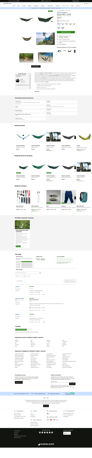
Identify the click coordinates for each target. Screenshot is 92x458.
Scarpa (48, 343)
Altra (31, 340)
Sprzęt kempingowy (61, 10)
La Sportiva (17, 344)
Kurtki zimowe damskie (19, 355)
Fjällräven (48, 340)
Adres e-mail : (54, 381)
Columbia (48, 341)
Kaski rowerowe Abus (66, 365)
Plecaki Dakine (49, 367)
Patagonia (17, 340)
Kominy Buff (64, 364)
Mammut (48, 346)
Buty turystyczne (34, 358)
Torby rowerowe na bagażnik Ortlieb (69, 361)
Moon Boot (33, 343)
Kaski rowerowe (33, 365)
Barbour (32, 346)
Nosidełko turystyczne (35, 367)
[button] (26, 19)
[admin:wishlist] (76, 32)
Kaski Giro (64, 355)
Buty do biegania (34, 361)
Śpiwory (16, 367)
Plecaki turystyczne (34, 355)
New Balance (64, 341)
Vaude (48, 344)
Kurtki (48, 358)
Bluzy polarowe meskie (19, 361)
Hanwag (63, 343)
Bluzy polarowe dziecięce (51, 355)
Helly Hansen (33, 344)
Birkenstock (64, 344)
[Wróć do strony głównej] (58, 10)
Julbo (63, 340)
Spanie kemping (67, 10)
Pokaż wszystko (35, 66)
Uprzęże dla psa (65, 358)
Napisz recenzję (68, 15)
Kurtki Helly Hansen (50, 361)
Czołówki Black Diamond (51, 364)
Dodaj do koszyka (66, 32)
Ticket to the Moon (62, 12)
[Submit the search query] (81, 4)
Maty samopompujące (19, 364)
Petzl (63, 346)
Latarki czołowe (17, 365)
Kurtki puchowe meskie (19, 358)
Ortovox (16, 341)
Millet (32, 341)
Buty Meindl (49, 365)
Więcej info (37, 91)
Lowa (16, 346)
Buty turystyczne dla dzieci (35, 364)
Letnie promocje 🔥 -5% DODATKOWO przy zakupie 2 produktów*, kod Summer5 (46, 8)
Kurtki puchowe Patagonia (67, 367)
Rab (15, 343)
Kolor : (63, 20)
